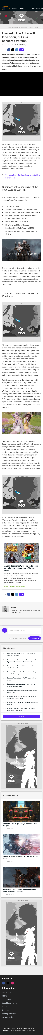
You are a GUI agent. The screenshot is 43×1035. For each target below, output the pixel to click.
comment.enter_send (19, 638)
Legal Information (9, 1003)
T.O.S (4, 1007)
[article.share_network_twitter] (12, 49)
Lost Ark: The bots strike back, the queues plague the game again (21, 709)
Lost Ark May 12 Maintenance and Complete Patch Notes (22, 691)
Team (4, 996)
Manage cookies (9, 1014)
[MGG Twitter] (7, 983)
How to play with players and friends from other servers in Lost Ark (19, 891)
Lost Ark (31, 27)
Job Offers (6, 999)
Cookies (5, 1010)
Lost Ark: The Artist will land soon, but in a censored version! (21, 655)
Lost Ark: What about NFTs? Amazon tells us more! (22, 679)
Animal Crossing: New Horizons (14, 586)
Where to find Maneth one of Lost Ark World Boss (20, 858)
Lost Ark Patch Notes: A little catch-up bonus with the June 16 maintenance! (21, 667)
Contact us (6, 992)
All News (21, 716)
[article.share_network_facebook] (8, 49)
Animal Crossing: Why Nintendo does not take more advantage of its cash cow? (21, 568)
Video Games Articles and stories (17, 27)
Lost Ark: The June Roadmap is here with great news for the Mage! (22, 673)
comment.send (36, 638)
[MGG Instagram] (12, 983)
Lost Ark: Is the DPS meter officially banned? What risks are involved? (22, 697)
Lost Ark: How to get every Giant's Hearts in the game (20, 825)
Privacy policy (8, 1017)
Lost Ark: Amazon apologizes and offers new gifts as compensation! (22, 685)
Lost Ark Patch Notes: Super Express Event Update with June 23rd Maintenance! (21, 661)
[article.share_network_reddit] (16, 49)
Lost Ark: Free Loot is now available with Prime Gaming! (22, 703)
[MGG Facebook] (3, 983)
